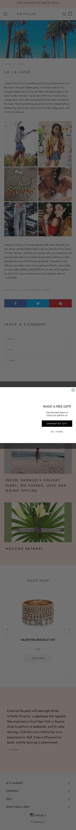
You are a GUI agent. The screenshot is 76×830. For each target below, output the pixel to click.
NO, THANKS (57, 432)
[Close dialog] (73, 389)
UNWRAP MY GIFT (57, 423)
